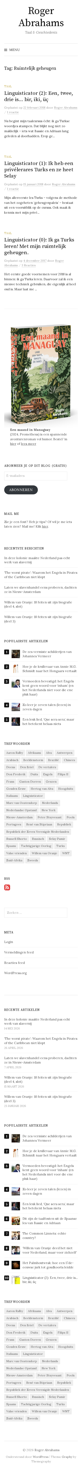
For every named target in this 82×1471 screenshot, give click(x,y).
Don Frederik (15, 774)
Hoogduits (65, 789)
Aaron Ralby (14, 753)
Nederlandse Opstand (21, 810)
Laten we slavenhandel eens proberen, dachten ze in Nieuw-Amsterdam (40, 1060)
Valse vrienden (16, 853)
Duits (34, 774)
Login (8, 942)
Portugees (13, 824)
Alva (49, 753)
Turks (60, 846)
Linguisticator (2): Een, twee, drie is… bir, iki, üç (38, 96)
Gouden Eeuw (16, 789)
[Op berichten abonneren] (7, 887)
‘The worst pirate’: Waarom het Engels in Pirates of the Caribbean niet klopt (40, 1041)
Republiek (64, 824)
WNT (66, 853)
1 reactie (13, 112)
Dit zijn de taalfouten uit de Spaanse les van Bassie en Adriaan (49, 1221)
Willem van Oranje (44, 853)
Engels (48, 774)
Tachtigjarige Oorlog (36, 846)
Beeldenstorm (33, 760)
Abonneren (21, 489)
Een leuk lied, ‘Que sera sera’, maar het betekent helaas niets (48, 721)
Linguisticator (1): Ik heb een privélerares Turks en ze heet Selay (38, 169)
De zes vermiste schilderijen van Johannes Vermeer (47, 654)
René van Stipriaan (39, 824)
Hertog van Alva (42, 789)
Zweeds (32, 860)
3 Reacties (29, 265)
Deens (10, 767)
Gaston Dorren (30, 781)
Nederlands (50, 803)
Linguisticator (33, 796)
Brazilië (53, 760)
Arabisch (12, 760)
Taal (8, 86)
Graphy (67, 1457)
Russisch (38, 839)
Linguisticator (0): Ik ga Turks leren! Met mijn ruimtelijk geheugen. (39, 246)
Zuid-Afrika (14, 860)
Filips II (63, 774)
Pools (71, 817)
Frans (10, 781)
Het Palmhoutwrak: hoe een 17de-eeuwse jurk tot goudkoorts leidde (48, 1265)
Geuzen (51, 781)
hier (13, 444)
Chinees (69, 760)
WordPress (41, 1457)
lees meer (28, 444)
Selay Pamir (57, 839)
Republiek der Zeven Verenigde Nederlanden (37, 832)
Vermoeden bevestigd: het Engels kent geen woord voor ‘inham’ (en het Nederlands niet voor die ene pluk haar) (48, 687)
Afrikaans (34, 753)
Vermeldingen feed (19, 952)
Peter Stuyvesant (50, 817)
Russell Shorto (16, 839)
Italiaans (12, 796)
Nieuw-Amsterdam (19, 817)
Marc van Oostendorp (21, 803)
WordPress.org (15, 973)
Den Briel (26, 767)
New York (49, 810)
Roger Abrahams (41, 17)
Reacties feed (14, 963)
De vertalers (47, 767)
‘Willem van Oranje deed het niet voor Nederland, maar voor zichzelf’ (49, 1250)
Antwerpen (64, 753)
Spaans (11, 846)
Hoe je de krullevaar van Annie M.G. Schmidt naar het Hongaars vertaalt (49, 669)
